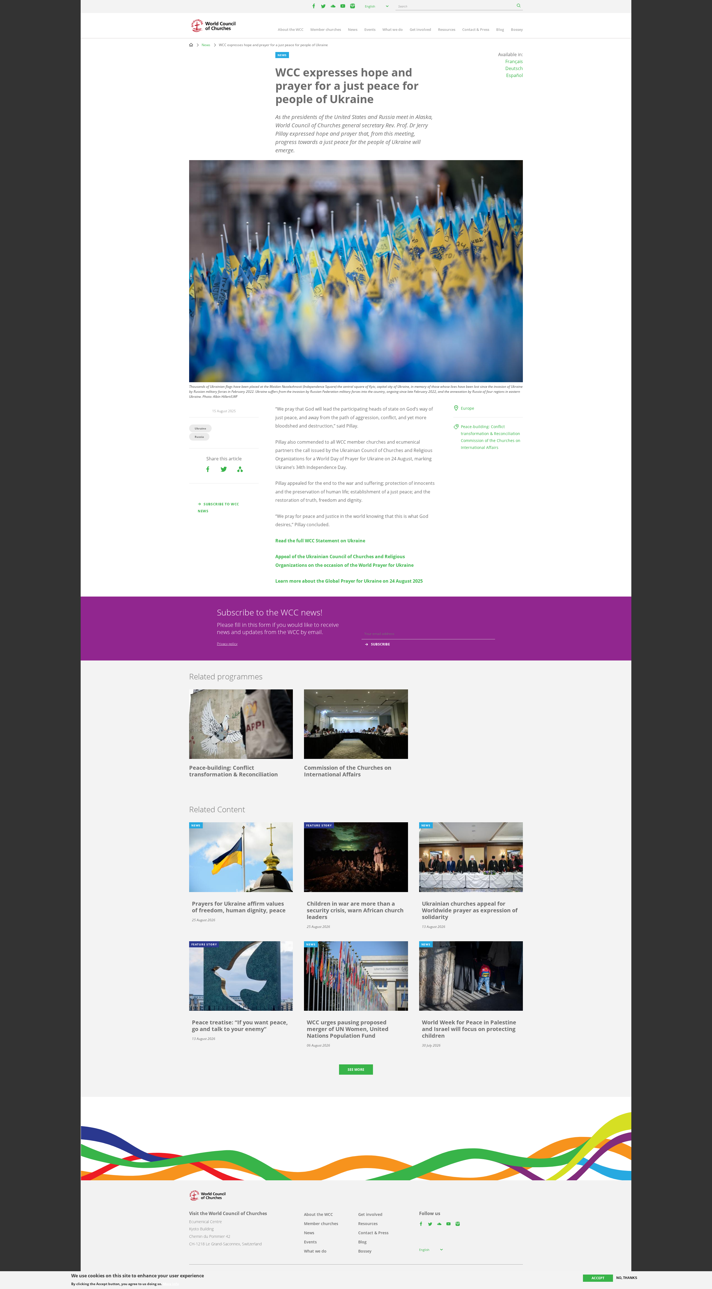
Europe (467, 408)
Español (514, 75)
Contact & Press (475, 29)
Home (191, 45)
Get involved (420, 29)
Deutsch (514, 68)
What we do (392, 29)
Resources (446, 29)
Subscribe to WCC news (218, 507)
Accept (598, 1278)
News (352, 29)
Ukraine (200, 428)
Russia (199, 437)
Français (514, 61)
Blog (500, 29)
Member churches (325, 29)
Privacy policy (227, 643)
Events (369, 29)
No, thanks (626, 1278)
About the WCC (290, 29)
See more (356, 1069)
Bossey (517, 29)
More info (171, 1284)
